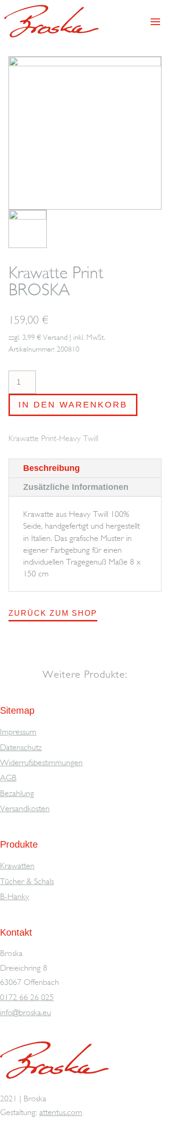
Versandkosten (25, 808)
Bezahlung (17, 793)
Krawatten (17, 865)
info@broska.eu (25, 1012)
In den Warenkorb (73, 404)
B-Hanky (14, 896)
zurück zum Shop (52, 613)
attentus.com (60, 1112)
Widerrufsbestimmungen (41, 762)
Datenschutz (21, 747)
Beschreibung (51, 468)
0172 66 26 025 (27, 997)
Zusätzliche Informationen (75, 487)
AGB (8, 777)
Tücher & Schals (27, 881)
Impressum (18, 731)
